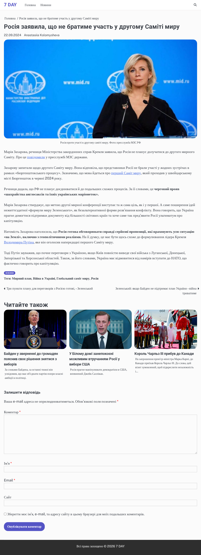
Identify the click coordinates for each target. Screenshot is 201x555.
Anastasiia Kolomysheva (41, 35)
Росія (95, 278)
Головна (30, 5)
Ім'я (8, 463)
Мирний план (21, 278)
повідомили (36, 157)
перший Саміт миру (126, 173)
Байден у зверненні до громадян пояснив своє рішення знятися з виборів (31, 359)
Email (9, 480)
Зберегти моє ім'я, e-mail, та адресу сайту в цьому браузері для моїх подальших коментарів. (75, 514)
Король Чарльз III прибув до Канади (164, 354)
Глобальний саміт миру (73, 278)
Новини (45, 5)
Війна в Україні (44, 278)
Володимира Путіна (19, 242)
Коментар (12, 412)
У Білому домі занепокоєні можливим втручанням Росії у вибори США (94, 359)
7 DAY (10, 4)
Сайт (7, 497)
